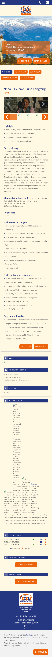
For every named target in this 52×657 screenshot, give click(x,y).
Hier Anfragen (26, 565)
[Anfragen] (41, 539)
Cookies (29, 635)
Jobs (26, 626)
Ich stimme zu (40, 652)
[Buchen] (45, 539)
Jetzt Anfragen (41, 61)
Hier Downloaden (26, 581)
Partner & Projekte (26, 620)
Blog (26, 629)
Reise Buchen (24, 61)
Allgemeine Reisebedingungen (26, 623)
